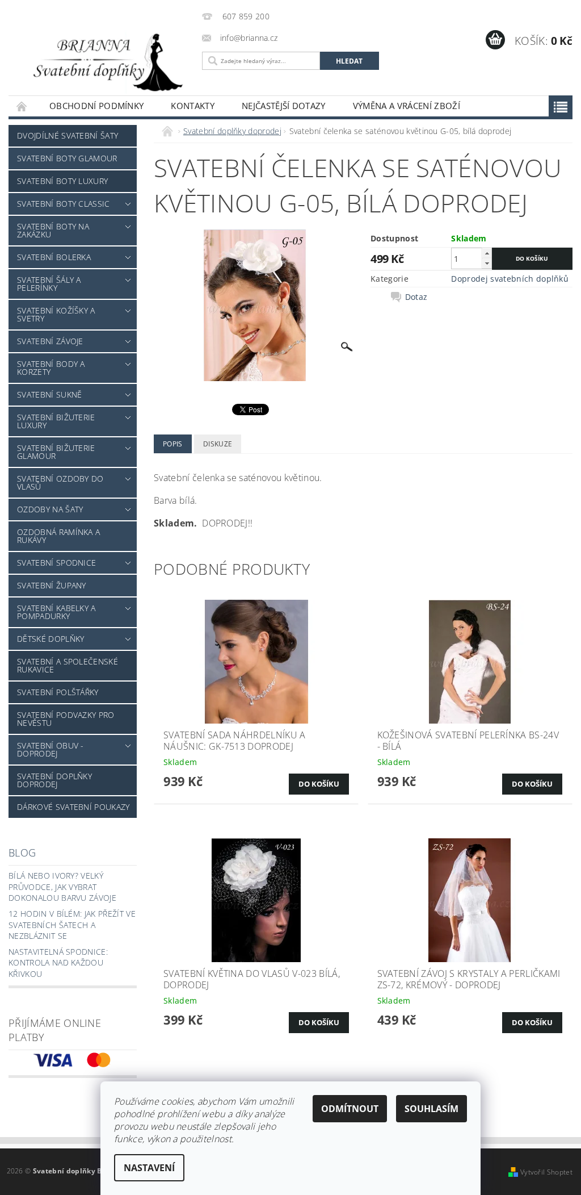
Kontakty (192, 105)
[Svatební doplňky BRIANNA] (102, 61)
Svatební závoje (50, 341)
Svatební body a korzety (51, 367)
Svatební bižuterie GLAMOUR (56, 451)
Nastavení (149, 1167)
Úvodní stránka (22, 106)
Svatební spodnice (56, 562)
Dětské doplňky (50, 638)
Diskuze (217, 444)
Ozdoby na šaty (50, 509)
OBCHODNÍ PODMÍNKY (96, 105)
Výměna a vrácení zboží (406, 105)
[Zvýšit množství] (487, 253)
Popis (173, 444)
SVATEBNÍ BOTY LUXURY (62, 181)
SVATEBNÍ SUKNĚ (49, 394)
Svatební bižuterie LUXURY (56, 421)
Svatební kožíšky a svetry (56, 314)
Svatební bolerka (54, 257)
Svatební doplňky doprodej (54, 780)
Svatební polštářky (58, 692)
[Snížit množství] (487, 263)
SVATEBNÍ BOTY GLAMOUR (67, 158)
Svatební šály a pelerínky (49, 283)
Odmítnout (349, 1108)
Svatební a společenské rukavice (67, 665)
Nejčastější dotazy (284, 105)
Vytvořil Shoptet (546, 1172)
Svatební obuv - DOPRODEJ (50, 749)
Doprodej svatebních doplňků (510, 278)
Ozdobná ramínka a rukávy (58, 536)
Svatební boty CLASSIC (63, 203)
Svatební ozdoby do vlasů (60, 482)
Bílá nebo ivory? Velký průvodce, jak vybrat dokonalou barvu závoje (62, 886)
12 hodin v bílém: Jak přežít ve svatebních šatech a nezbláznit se (72, 924)
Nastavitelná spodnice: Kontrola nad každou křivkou (58, 962)
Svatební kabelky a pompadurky (56, 612)
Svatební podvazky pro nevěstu (66, 718)
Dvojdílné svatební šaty (67, 135)
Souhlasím (431, 1108)
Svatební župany (51, 585)
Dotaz (416, 297)
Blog (22, 852)
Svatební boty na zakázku (53, 230)
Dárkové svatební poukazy (73, 806)
